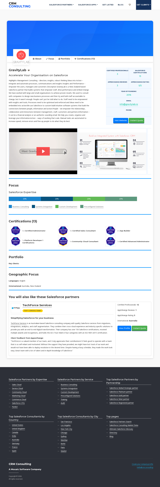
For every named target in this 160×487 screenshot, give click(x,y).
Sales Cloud (16, 384)
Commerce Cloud (19, 399)
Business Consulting (20, 206)
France (15, 447)
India (14, 436)
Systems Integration (44, 206)
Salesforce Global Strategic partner (124, 388)
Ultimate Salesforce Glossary (121, 429)
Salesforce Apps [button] (87, 5)
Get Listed (108, 5)
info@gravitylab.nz (129, 104)
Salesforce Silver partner (119, 399)
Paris (63, 447)
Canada (15, 432)
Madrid (63, 451)
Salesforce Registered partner (122, 403)
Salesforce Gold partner (119, 395)
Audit (63, 403)
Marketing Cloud (18, 396)
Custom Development (68, 206)
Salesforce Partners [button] (60, 5)
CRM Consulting (20, 464)
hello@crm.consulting (145, 467)
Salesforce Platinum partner (121, 392)
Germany (15, 443)
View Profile (124, 328)
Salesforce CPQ (18, 403)
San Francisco (66, 421)
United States (17, 425)
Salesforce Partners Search (121, 421)
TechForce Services (37, 305)
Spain (14, 451)
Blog (120, 5)
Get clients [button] (143, 5)
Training (64, 399)
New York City (66, 429)
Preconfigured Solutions (94, 206)
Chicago (64, 432)
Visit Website (121, 120)
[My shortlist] (130, 2)
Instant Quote (136, 120)
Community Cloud (19, 392)
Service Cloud (17, 388)
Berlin (63, 444)
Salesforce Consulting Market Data (124, 425)
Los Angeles (66, 425)
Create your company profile (142, 464)
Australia (15, 440)
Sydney (63, 436)
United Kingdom (18, 428)
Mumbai (64, 440)
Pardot (15, 407)
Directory (113, 432)
